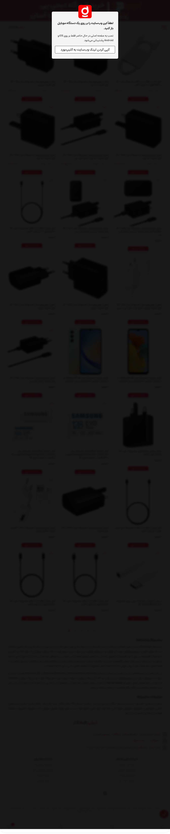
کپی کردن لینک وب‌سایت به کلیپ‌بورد (85, 49)
